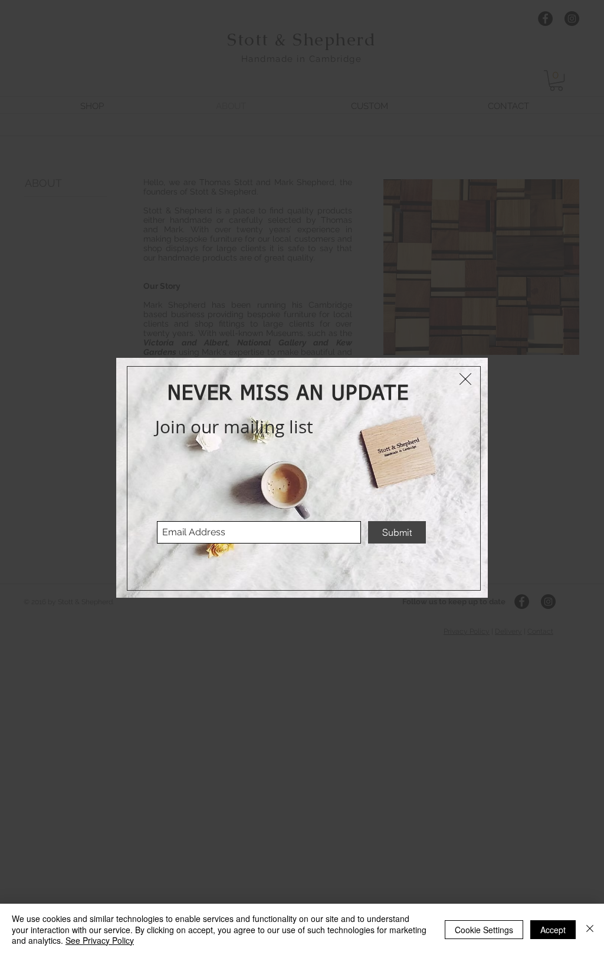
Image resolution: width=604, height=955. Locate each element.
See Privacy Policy (99, 940)
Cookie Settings (484, 930)
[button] (465, 379)
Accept (553, 930)
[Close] (590, 929)
